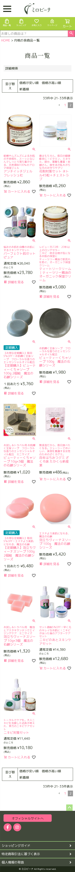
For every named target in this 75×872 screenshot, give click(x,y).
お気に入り (37, 25)
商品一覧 (7, 25)
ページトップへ (69, 807)
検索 (71, 33)
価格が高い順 (51, 83)
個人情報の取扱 (13, 862)
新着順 (24, 89)
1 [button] (65, 105)
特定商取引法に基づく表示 (21, 854)
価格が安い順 (29, 83)
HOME (5, 40)
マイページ (52, 25)
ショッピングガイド (16, 845)
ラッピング (21, 25)
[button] (59, 105)
